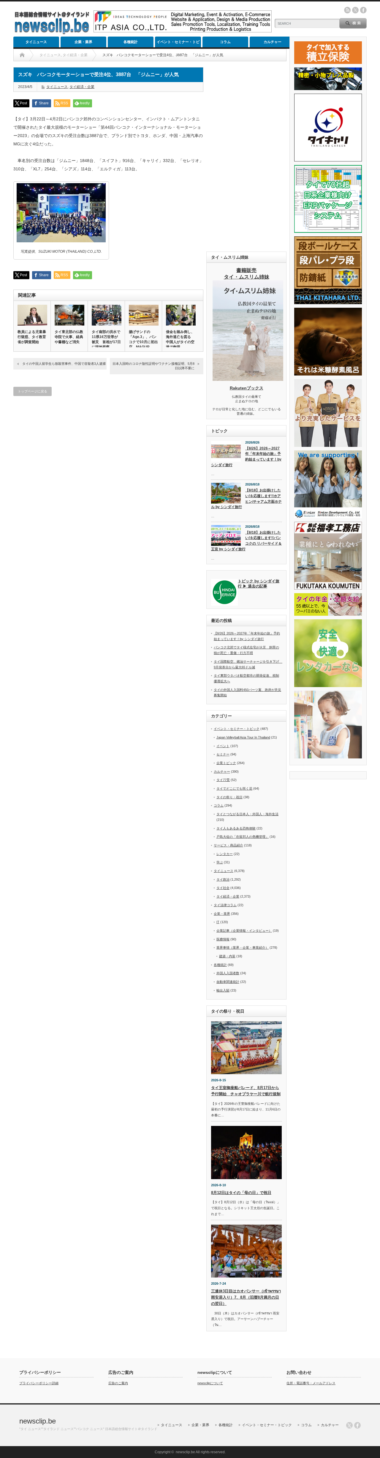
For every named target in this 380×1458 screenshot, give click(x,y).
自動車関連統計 (227, 981)
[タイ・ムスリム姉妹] (248, 379)
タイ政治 (222, 879)
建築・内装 (227, 956)
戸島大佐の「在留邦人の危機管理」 (242, 836)
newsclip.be (37, 1421)
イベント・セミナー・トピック (178, 43)
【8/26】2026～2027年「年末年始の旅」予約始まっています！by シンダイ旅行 (246, 456)
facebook (363, 10)
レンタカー (224, 854)
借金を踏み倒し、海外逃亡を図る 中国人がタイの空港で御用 (180, 339)
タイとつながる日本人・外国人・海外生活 (247, 814)
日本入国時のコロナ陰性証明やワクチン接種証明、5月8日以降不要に (153, 366)
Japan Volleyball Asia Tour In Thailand (243, 737)
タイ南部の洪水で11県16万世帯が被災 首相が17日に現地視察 (106, 339)
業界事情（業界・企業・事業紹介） (242, 947)
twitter (355, 10)
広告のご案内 (118, 1383)
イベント (222, 746)
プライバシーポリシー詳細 (38, 1383)
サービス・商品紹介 (228, 845)
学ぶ (219, 862)
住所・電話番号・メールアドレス (310, 1383)
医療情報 (222, 939)
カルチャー (272, 42)
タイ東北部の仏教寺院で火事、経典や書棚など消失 (69, 337)
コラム (225, 42)
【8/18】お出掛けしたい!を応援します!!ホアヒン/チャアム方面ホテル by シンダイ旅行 (246, 498)
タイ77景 (223, 780)
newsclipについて (210, 1383)
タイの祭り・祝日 (229, 797)
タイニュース (36, 42)
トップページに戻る (32, 391)
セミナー (222, 754)
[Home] (22, 55)
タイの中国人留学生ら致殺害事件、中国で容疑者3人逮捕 (64, 363)
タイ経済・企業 (81, 87)
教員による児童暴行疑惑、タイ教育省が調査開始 (32, 337)
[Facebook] (357, 1425)
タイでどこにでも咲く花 (234, 788)
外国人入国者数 (227, 973)
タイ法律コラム (225, 905)
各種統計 (131, 42)
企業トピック (226, 763)
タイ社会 (222, 888)
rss (347, 10)
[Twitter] (349, 1425)
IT (217, 922)
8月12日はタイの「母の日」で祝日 (241, 1192)
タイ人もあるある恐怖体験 (236, 828)
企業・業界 (83, 42)
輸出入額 (222, 990)
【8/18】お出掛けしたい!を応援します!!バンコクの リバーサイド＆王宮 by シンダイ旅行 (246, 540)
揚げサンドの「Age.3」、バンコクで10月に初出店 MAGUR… (143, 339)
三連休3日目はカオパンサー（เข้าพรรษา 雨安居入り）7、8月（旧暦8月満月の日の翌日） (246, 1297)
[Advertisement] (246, 156)
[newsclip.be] (52, 33)
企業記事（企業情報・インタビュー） (244, 930)
